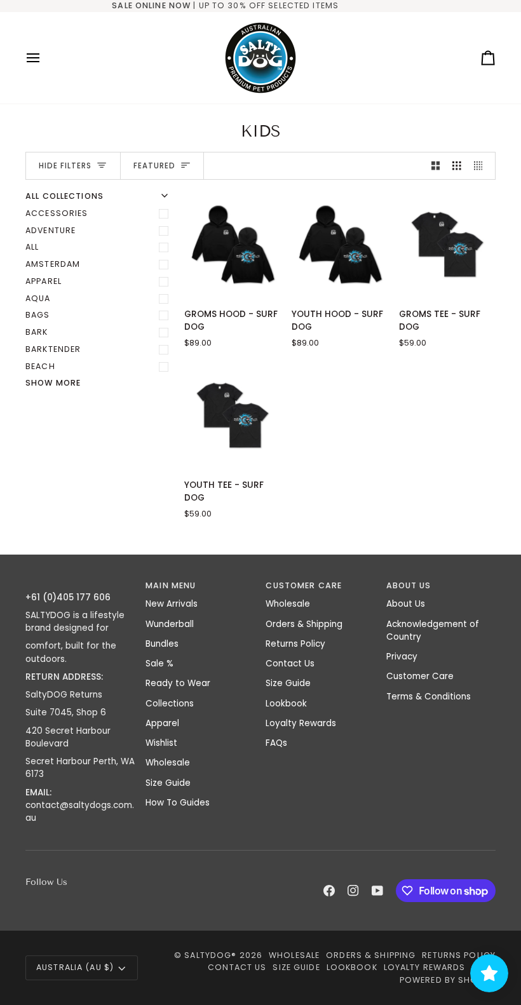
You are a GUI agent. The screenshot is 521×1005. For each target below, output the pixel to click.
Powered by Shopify (448, 980)
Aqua (38, 298)
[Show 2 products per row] (436, 166)
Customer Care (420, 676)
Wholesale (167, 763)
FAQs (276, 743)
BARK (36, 332)
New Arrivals (171, 604)
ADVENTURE (50, 230)
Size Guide (168, 783)
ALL (32, 246)
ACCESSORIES (56, 213)
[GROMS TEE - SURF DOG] (447, 244)
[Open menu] (44, 58)
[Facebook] (329, 890)
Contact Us (290, 664)
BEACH (40, 366)
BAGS (37, 314)
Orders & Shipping (304, 624)
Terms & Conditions (428, 697)
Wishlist (161, 743)
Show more (53, 382)
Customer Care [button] (304, 585)
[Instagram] (353, 890)
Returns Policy (295, 644)
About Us (405, 604)
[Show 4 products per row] (482, 166)
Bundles (162, 644)
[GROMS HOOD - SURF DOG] (232, 244)
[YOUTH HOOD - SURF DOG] (340, 244)
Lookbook (286, 704)
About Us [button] (408, 585)
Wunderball (169, 624)
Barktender (53, 349)
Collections (169, 704)
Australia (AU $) (75, 967)
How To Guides (177, 803)
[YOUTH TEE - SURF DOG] (232, 415)
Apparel (162, 723)
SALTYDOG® (210, 955)
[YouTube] (377, 890)
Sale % (159, 664)
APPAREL (43, 281)
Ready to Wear (177, 683)
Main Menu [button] (170, 585)
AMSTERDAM (52, 264)
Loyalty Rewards (301, 723)
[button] (80, 583)
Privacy (401, 657)
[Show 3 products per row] (457, 166)
